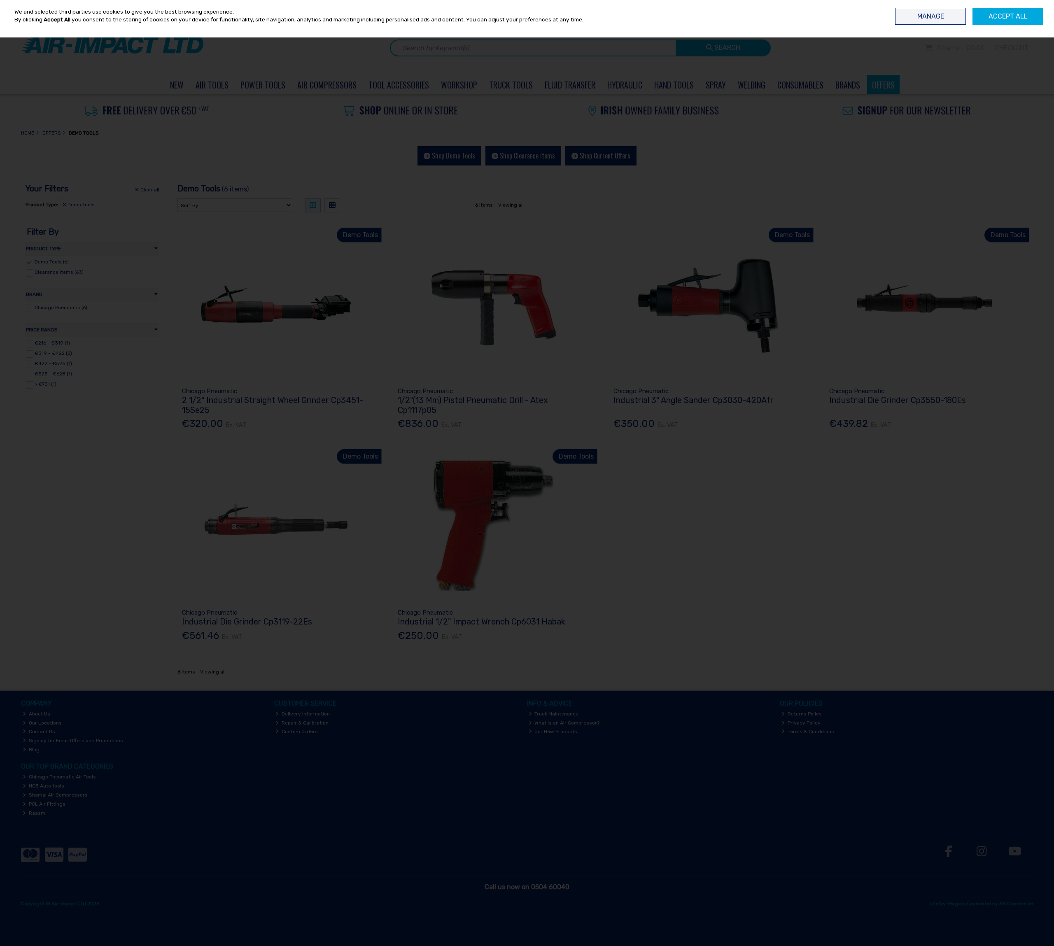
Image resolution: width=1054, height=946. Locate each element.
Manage (930, 16)
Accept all (1008, 16)
